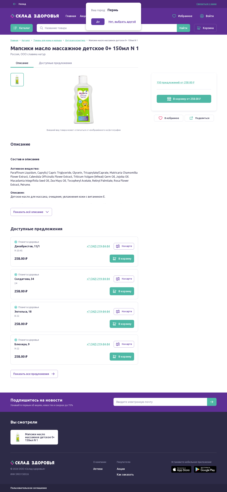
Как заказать (125, 474)
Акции (84, 15)
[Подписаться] (212, 402)
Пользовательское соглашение (28, 488)
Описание (22, 62)
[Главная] (35, 15)
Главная (71, 15)
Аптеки (98, 468)
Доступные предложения (55, 62)
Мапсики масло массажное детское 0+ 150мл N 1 (40, 437)
